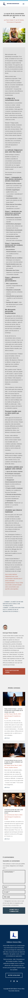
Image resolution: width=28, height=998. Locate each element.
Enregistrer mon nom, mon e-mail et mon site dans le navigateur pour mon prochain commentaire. (13, 903)
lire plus (7, 738)
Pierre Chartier (10, 20)
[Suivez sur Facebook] (11, 981)
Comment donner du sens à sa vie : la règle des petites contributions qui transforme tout (13, 762)
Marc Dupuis (9, 714)
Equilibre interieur (13, 767)
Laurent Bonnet (10, 814)
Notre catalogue (14, 975)
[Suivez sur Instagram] (14, 981)
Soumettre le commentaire (14, 910)
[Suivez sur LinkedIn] (17, 981)
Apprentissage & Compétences (12, 716)
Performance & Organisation (14, 22)
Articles (22, 20)
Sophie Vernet (10, 765)
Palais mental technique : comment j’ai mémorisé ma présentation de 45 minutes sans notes (13, 710)
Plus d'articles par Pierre (12, 671)
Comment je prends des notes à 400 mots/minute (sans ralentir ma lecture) (13, 811)
